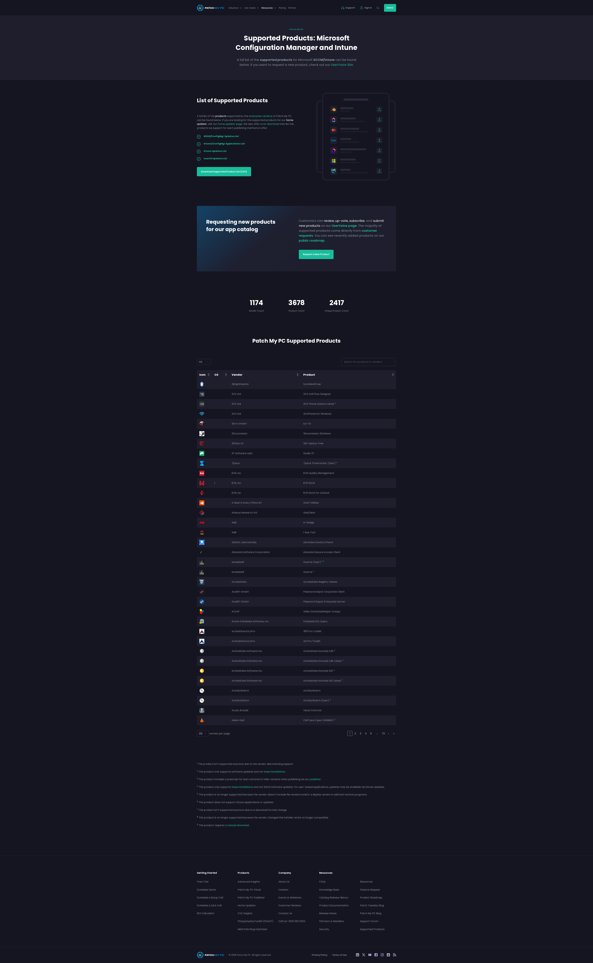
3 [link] (360, 733)
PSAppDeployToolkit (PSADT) (255, 921)
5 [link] (371, 733)
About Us (283, 882)
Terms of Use (339, 955)
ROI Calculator (205, 913)
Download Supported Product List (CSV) (224, 171)
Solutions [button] (233, 7)
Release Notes (327, 913)
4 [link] (366, 733)
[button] (208, 374)
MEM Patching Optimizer (252, 929)
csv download (270, 124)
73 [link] (383, 733)
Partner (292, 7)
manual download (238, 825)
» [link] (393, 733)
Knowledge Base (329, 889)
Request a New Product (316, 254)
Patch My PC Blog (370, 913)
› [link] (388, 733)
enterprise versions (260, 116)
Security (324, 929)
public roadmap (311, 240)
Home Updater (247, 905)
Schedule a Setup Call (210, 897)
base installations (274, 771)
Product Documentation (334, 905)
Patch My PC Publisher (251, 897)
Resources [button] (267, 7)
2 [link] (355, 733)
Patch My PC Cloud (249, 889)
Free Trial (202, 882)
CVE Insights (245, 913)
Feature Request (370, 889)
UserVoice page (344, 226)
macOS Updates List (215, 158)
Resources (366, 882)
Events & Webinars (289, 897)
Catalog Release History (333, 897)
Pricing (282, 7)
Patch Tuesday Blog (372, 905)
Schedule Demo (206, 889)
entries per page (220, 733)
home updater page (230, 124)
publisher (315, 779)
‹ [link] (344, 733)
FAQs (322, 882)
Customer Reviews (289, 905)
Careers (283, 889)
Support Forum (369, 921)
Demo (390, 7)
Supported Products (372, 929)
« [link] (339, 733)
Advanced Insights (249, 882)
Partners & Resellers (331, 921)
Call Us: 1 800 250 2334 (291, 921)
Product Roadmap (371, 897)
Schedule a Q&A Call (209, 905)
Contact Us (285, 913)
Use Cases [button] (250, 7)
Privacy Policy (319, 955)
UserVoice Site (342, 65)
